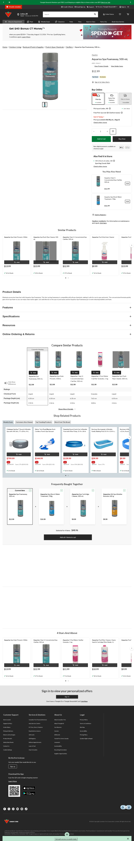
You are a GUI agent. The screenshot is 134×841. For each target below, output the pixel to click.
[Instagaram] (13, 809)
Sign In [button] (67, 697)
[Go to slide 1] (44, 104)
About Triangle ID (59, 723)
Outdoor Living (15, 47)
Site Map (82, 727)
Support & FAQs (7, 723)
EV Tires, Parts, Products (36, 727)
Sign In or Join (105, 2)
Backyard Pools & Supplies (33, 47)
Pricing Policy (83, 735)
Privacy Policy (84, 719)
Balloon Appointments (35, 742)
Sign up (12, 766)
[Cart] (128, 14)
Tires (79, 22)
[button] (95, 14)
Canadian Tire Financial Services (38, 719)
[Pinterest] (22, 809)
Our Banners (58, 727)
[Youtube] (17, 809)
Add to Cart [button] (101, 139)
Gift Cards (31, 735)
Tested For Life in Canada (61, 738)
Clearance (61, 22)
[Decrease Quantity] (94, 131)
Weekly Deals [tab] (8, 422)
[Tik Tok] (26, 809)
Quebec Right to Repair (86, 738)
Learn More (12, 781)
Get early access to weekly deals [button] (66, 839)
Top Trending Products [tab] (43, 422)
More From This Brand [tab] (62, 422)
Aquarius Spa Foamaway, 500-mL (110, 59)
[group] (18, 461)
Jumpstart (57, 742)
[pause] (9, 2)
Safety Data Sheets (8, 742)
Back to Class (90, 22)
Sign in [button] (124, 7)
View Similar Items (117, 66)
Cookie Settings (7, 750)
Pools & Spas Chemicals (55, 47)
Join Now (84, 701)
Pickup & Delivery (8, 731)
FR (128, 7)
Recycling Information (60, 750)
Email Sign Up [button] (81, 7)
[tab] (98, 98)
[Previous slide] (4, 2)
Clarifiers (69, 47)
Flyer (31, 22)
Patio (71, 22)
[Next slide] (130, 2)
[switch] (7, 383)
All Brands (57, 735)
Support (91, 7)
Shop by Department (15, 22)
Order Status (109, 14)
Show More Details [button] (65, 409)
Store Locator (7, 719)
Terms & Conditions (85, 723)
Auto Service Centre (34, 723)
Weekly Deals (45, 22)
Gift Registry (32, 738)
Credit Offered (68, 7)
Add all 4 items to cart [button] (68, 537)
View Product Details (101, 66)
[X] (9, 809)
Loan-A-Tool (32, 746)
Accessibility (83, 731)
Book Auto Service (118, 22)
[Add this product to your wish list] (113, 131)
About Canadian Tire (60, 719)
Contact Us (6, 746)
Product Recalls (7, 738)
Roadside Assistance (35, 731)
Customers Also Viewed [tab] (24, 422)
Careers (56, 731)
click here (103, 223)
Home (5, 47)
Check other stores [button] (100, 122)
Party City (103, 22)
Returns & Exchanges (9, 735)
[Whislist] (120, 14)
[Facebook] (4, 809)
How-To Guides (33, 750)
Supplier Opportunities (60, 753)
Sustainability (58, 746)
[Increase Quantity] (107, 131)
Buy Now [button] (122, 139)
